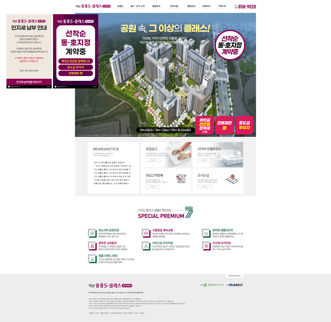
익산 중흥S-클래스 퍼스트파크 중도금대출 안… (113, 169)
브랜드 (120, 7)
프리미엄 (174, 7)
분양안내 (156, 7)
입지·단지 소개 (137, 7)
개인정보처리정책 (234, 276)
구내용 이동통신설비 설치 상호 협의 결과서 (111, 180)
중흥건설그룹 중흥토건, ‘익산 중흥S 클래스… (112, 183)
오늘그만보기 (15, 86)
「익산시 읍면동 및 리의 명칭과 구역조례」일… (113, 166)
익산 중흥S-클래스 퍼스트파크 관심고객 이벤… (113, 176)
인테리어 (206, 7)
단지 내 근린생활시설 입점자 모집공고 (109, 162)
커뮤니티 (222, 7)
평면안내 (191, 7)
